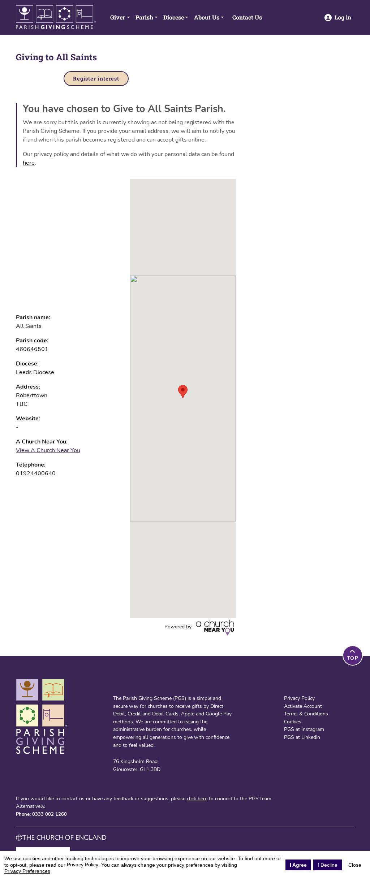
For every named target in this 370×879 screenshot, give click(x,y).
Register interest (96, 78)
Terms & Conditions (306, 713)
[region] (183, 398)
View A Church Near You (48, 450)
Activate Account (303, 706)
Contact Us (247, 17)
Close (354, 865)
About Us (206, 17)
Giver (117, 17)
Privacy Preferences (27, 871)
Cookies (292, 721)
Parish (144, 17)
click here (197, 798)
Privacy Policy (299, 698)
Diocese (173, 17)
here (29, 163)
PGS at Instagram (304, 729)
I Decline (327, 865)
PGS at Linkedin (302, 737)
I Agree (298, 865)
